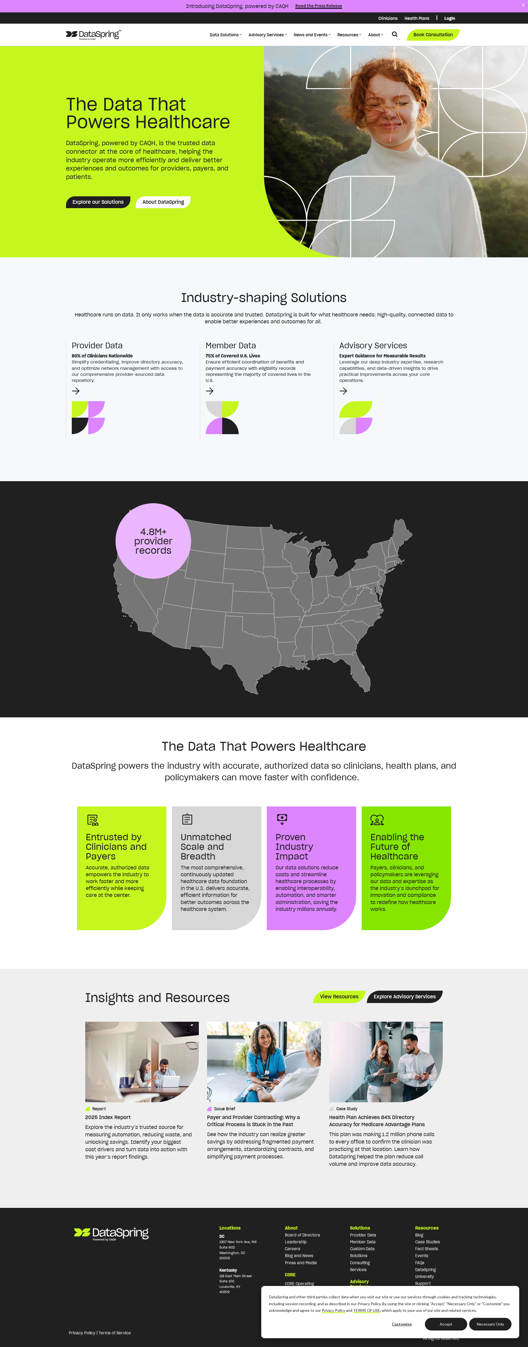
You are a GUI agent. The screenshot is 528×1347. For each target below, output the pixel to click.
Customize (402, 1324)
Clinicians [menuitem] (388, 18)
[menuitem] (437, 18)
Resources (347, 34)
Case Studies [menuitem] (427, 1241)
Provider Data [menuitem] (363, 1235)
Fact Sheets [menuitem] (426, 1248)
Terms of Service (115, 1333)
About (374, 34)
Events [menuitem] (421, 1255)
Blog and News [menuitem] (299, 1255)
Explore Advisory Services (405, 996)
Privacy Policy (333, 1310)
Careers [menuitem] (292, 1248)
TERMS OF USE (366, 1310)
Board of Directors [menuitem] (302, 1235)
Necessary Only (490, 1324)
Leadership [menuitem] (296, 1241)
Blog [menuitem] (419, 1235)
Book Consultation (433, 34)
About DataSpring (163, 202)
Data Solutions (224, 34)
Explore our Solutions (98, 202)
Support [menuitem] (423, 1283)
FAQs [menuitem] (419, 1262)
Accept (446, 1324)
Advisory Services (266, 34)
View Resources (339, 996)
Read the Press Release (318, 6)
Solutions (360, 1228)
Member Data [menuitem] (363, 1241)
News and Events (311, 34)
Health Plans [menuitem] (417, 18)
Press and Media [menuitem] (301, 1262)
